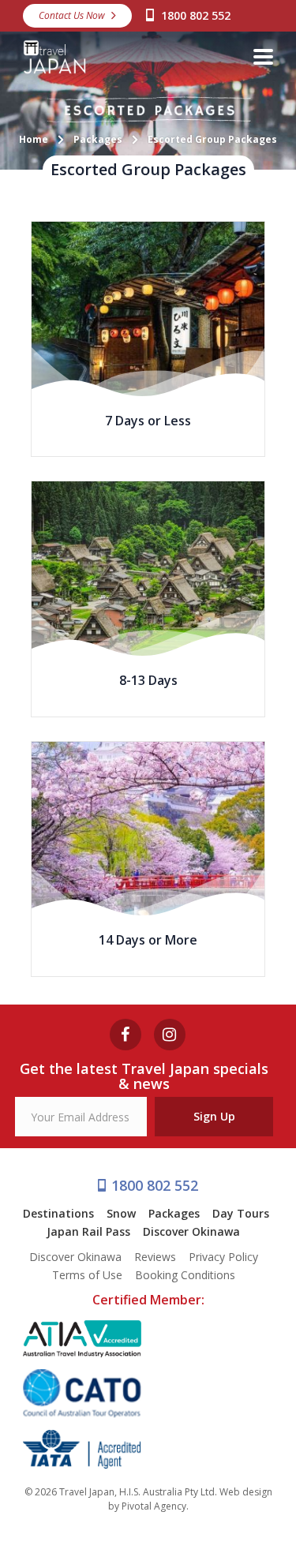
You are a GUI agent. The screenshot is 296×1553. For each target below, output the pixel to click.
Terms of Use (87, 1274)
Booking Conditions (185, 1274)
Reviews (155, 1256)
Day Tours (240, 1213)
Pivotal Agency (154, 1506)
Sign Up (214, 1116)
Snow (121, 1213)
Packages (174, 1213)
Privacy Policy (223, 1256)
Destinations (58, 1213)
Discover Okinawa (191, 1231)
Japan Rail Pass (88, 1231)
